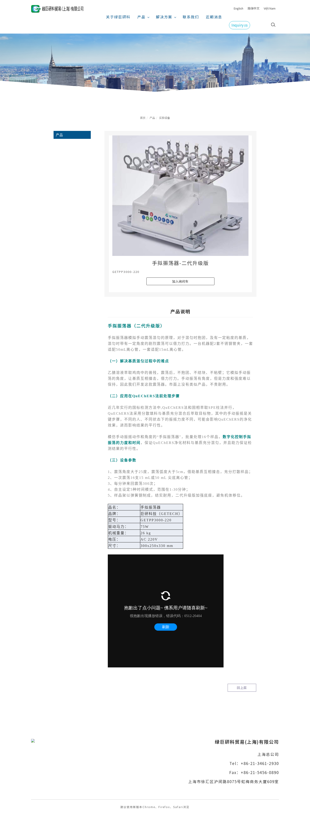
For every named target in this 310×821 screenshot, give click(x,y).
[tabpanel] (155, 64)
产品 (141, 17)
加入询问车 (180, 281)
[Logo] (57, 8)
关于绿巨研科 (118, 17)
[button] (273, 24)
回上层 (242, 687)
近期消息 (214, 17)
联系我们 (191, 17)
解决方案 (164, 17)
